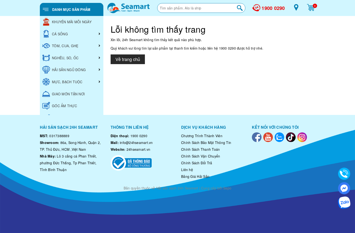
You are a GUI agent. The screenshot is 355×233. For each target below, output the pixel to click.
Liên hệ (187, 169)
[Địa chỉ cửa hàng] (296, 9)
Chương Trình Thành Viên (201, 135)
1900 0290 (273, 8)
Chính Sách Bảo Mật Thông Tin (206, 142)
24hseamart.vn (138, 149)
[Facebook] (257, 136)
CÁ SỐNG (60, 33)
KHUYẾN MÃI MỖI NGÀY (72, 21)
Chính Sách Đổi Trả (196, 162)
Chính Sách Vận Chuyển (200, 156)
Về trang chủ (127, 59)
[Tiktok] (291, 136)
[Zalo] (279, 136)
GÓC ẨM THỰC (64, 105)
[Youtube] (268, 136)
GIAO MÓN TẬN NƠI (68, 93)
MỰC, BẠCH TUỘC (67, 81)
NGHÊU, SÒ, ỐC (65, 57)
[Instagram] (302, 136)
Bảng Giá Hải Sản (195, 176)
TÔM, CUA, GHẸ (65, 45)
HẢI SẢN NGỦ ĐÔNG (69, 69)
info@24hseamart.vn (136, 142)
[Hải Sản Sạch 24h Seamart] (128, 8)
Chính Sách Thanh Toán (200, 149)
